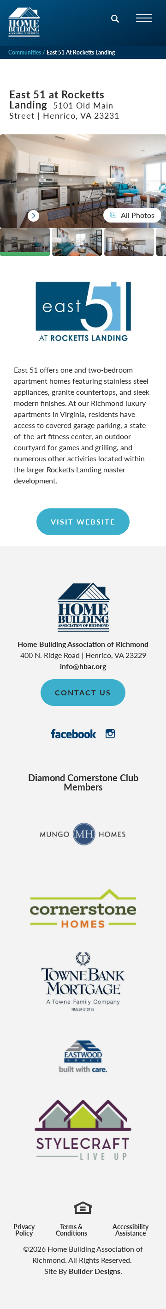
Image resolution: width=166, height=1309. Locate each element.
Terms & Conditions (71, 1229)
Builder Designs (94, 1271)
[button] (115, 24)
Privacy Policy (24, 1229)
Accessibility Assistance (130, 1229)
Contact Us (83, 692)
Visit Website (83, 521)
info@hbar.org (83, 666)
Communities (24, 52)
